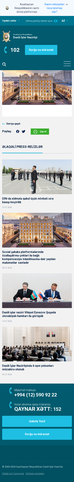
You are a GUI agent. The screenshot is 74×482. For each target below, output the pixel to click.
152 (57, 409)
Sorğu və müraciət (41, 50)
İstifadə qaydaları (35, 473)
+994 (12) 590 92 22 (35, 395)
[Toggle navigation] (67, 63)
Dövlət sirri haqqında (13, 473)
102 (15, 50)
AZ (64, 20)
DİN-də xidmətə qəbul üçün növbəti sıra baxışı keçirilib (28, 200)
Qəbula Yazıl (37, 421)
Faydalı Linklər (9, 21)
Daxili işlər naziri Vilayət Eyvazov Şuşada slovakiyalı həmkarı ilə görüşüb (29, 314)
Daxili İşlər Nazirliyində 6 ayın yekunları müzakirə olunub (28, 367)
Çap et (42, 131)
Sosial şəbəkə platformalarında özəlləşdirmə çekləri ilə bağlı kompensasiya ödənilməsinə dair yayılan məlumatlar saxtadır (29, 257)
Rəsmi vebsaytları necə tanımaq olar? (54, 8)
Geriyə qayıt (13, 123)
